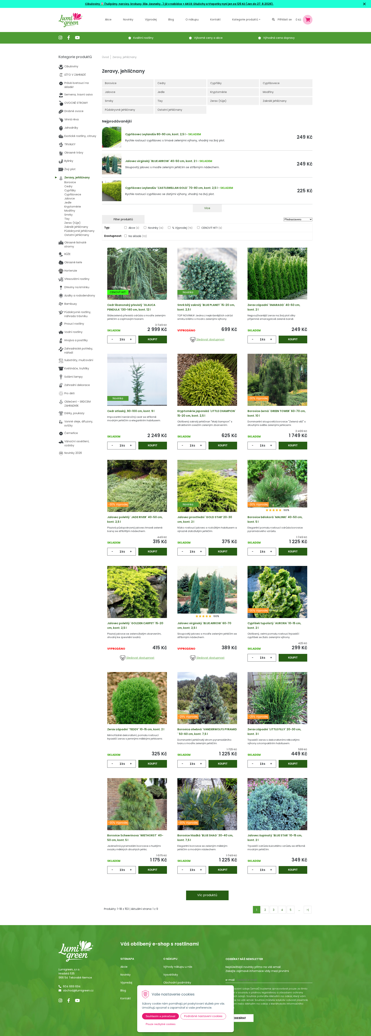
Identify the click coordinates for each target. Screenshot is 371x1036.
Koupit (152, 339)
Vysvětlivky (170, 975)
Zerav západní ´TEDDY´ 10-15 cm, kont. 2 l (135, 729)
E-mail (230, 980)
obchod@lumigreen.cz (78, 990)
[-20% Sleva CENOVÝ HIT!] (137, 280)
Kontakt (125, 998)
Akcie (124, 967)
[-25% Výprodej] (277, 704)
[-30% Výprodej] (277, 386)
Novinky (128, 19)
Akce (108, 19)
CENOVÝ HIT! (211, 228)
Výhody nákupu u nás (177, 967)
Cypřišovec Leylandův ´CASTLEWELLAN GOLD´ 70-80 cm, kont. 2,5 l (171, 188)
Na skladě (137, 236)
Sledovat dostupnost (210, 339)
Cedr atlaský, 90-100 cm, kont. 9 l (130, 411)
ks (123, 339)
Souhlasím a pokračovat (160, 1016)
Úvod (105, 57)
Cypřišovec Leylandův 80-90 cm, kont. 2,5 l (155, 134)
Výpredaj (126, 982)
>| (307, 910)
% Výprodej (182, 228)
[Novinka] (207, 280)
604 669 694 (72, 986)
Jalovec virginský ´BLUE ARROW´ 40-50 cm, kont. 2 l (161, 161)
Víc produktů (207, 895)
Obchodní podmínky (177, 982)
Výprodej (151, 19)
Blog (123, 990)
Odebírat (239, 1018)
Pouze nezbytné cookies (160, 1024)
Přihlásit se (285, 19)
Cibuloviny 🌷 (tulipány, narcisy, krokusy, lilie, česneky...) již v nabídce (133, 4)
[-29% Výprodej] (207, 704)
